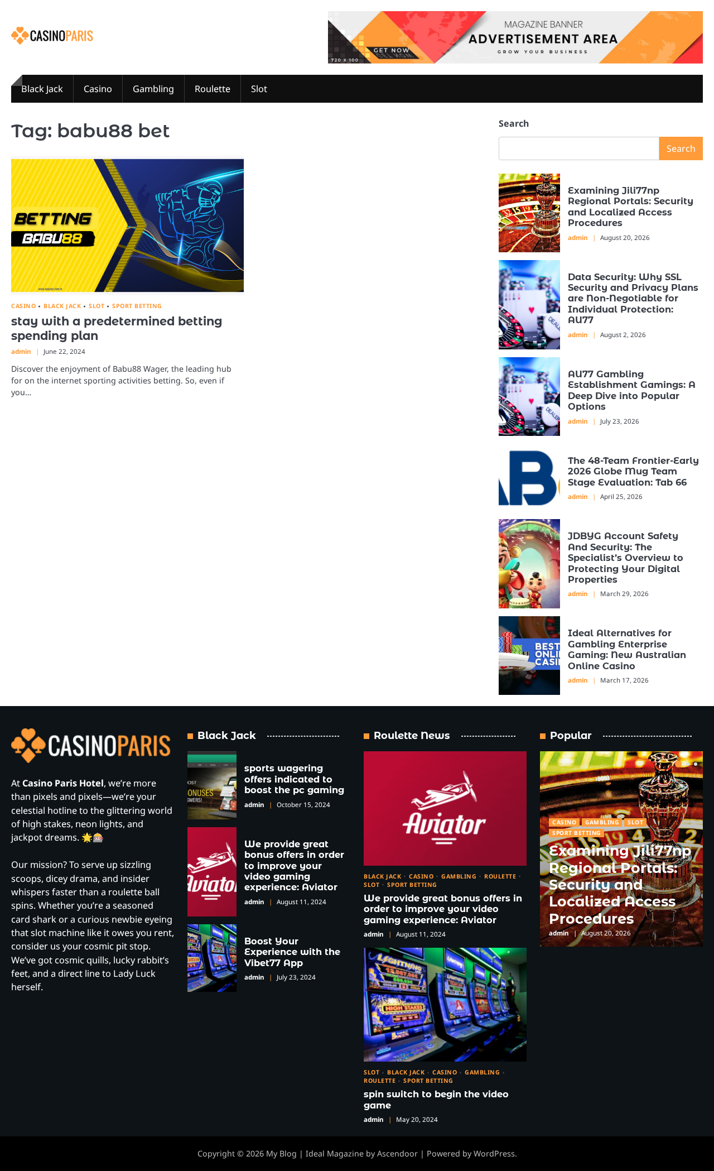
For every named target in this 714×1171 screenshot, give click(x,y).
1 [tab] (678, 764)
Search (514, 123)
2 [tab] (687, 764)
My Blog (281, 1153)
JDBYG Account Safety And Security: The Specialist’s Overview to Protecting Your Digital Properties (625, 557)
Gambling (153, 89)
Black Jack (42, 89)
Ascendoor (397, 1153)
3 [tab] (695, 764)
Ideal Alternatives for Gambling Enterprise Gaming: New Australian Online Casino (627, 649)
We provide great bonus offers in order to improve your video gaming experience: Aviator (294, 865)
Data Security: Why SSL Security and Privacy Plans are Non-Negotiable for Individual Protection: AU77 (633, 298)
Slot (259, 89)
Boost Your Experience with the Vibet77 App (292, 951)
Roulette (212, 89)
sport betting (137, 306)
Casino (98, 89)
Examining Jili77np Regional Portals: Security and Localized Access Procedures (630, 206)
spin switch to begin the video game (436, 1099)
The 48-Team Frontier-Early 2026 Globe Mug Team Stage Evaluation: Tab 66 (633, 471)
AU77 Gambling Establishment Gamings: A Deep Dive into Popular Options (632, 390)
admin (21, 351)
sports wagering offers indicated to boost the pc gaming (294, 778)
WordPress (494, 1153)
